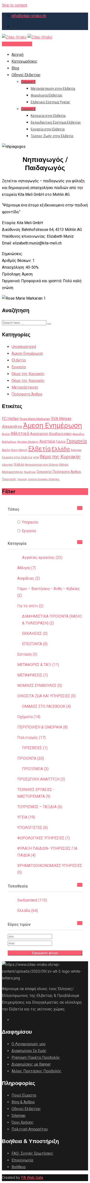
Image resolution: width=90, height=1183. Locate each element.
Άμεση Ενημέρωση (27, 353)
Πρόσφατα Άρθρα (27, 394)
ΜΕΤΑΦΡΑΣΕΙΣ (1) (32, 675)
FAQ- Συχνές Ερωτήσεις (32, 1153)
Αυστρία (47, 441)
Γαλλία (61, 441)
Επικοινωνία (22, 1160)
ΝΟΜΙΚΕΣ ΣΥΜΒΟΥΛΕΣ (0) (39, 685)
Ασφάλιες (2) (28, 578)
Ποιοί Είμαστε (24, 1095)
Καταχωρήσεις (24, 61)
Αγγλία (6, 434)
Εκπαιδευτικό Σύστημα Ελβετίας (56, 122)
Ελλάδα (61, 449)
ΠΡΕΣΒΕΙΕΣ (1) (35, 748)
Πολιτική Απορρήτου (30, 1129)
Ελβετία (19, 360)
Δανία (6, 450)
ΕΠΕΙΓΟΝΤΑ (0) (35, 644)
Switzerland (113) (32, 900)
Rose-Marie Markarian (35, 419)
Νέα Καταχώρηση (17, 44)
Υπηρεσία (30, 522)
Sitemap (18, 1115)
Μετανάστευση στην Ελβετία (53, 89)
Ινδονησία (7, 464)
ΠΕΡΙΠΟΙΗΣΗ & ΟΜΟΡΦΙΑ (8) (42, 727)
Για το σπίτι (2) (30, 606)
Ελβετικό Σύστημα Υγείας (50, 102)
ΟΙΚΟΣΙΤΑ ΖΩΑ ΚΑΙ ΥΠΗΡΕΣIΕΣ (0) (46, 696)
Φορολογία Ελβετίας (47, 95)
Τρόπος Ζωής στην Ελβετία (52, 136)
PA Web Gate (32, 1177)
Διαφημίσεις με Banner (31, 1064)
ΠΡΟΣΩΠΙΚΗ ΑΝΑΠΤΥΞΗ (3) (41, 779)
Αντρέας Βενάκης (27, 441)
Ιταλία (19, 464)
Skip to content (14, 5)
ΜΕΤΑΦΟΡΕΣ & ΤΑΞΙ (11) (38, 664)
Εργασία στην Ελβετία (48, 129)
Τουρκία (22, 479)
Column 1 (28, 82)
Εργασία (19, 367)
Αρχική (18, 54)
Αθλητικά (20, 433)
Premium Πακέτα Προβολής (36, 1057)
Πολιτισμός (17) (31, 737)
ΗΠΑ (36, 457)
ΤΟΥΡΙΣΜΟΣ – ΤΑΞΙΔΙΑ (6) (39, 806)
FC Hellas (10, 418)
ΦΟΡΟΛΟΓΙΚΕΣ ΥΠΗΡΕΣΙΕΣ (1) (43, 838)
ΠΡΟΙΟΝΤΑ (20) (30, 758)
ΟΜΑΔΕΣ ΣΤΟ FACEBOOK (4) (46, 706)
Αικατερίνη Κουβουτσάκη (51, 434)
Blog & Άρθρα (23, 1102)
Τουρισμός (9, 479)
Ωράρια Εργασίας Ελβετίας (44, 479)
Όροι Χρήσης (23, 1122)
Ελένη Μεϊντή (19, 450)
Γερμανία (76, 441)
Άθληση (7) (26, 568)
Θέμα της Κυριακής (28, 374)
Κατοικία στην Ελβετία (48, 116)
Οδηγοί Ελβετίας (26, 75)
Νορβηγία (30, 472)
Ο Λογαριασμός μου (29, 1044)
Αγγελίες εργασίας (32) (42, 557)
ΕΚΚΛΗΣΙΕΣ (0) (35, 633)
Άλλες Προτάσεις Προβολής (36, 1071)
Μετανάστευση (25, 387)
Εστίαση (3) (27, 654)
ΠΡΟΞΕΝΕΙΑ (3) (35, 768)
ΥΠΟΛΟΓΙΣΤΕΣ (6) (32, 827)
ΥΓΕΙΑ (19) (26, 817)
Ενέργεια (76, 450)
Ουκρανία (43, 472)
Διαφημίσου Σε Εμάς (29, 1050)
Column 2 (28, 109)
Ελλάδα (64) (27, 910)
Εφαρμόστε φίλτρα (45, 953)
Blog (15, 68)
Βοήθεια (18, 1167)
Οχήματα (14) (28, 716)
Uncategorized (24, 346)
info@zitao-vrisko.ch (29, 16)
